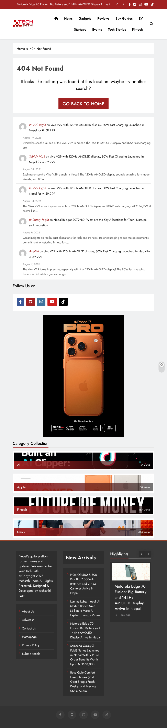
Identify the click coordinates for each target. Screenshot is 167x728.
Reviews (103, 18)
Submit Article (31, 653)
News (68, 18)
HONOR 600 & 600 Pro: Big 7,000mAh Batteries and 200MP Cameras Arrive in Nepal (83, 584)
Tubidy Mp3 (37, 156)
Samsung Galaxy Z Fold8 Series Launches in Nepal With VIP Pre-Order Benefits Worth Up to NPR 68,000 (85, 655)
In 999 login (37, 124)
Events (97, 29)
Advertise (28, 620)
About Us (28, 611)
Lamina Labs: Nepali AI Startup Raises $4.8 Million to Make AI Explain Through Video (85, 608)
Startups (80, 29)
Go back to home (83, 103)
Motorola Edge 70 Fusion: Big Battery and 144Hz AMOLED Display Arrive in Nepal (64, 4)
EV (141, 18)
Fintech (137, 29)
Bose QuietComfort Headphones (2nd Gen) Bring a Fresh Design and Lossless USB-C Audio (83, 681)
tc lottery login (39, 219)
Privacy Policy (31, 645)
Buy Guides (124, 18)
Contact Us (29, 628)
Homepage (29, 637)
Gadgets (85, 18)
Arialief (34, 251)
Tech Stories (117, 29)
